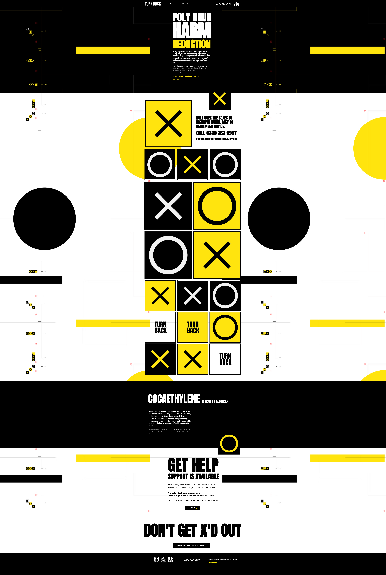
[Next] (375, 414)
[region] (219, 98)
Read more (213, 562)
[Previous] (11, 414)
